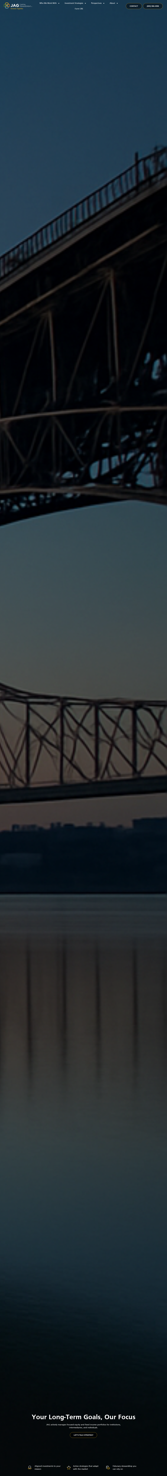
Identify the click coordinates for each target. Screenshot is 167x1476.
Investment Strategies (74, 3)
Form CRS (79, 9)
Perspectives (96, 3)
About (112, 3)
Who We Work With (48, 3)
